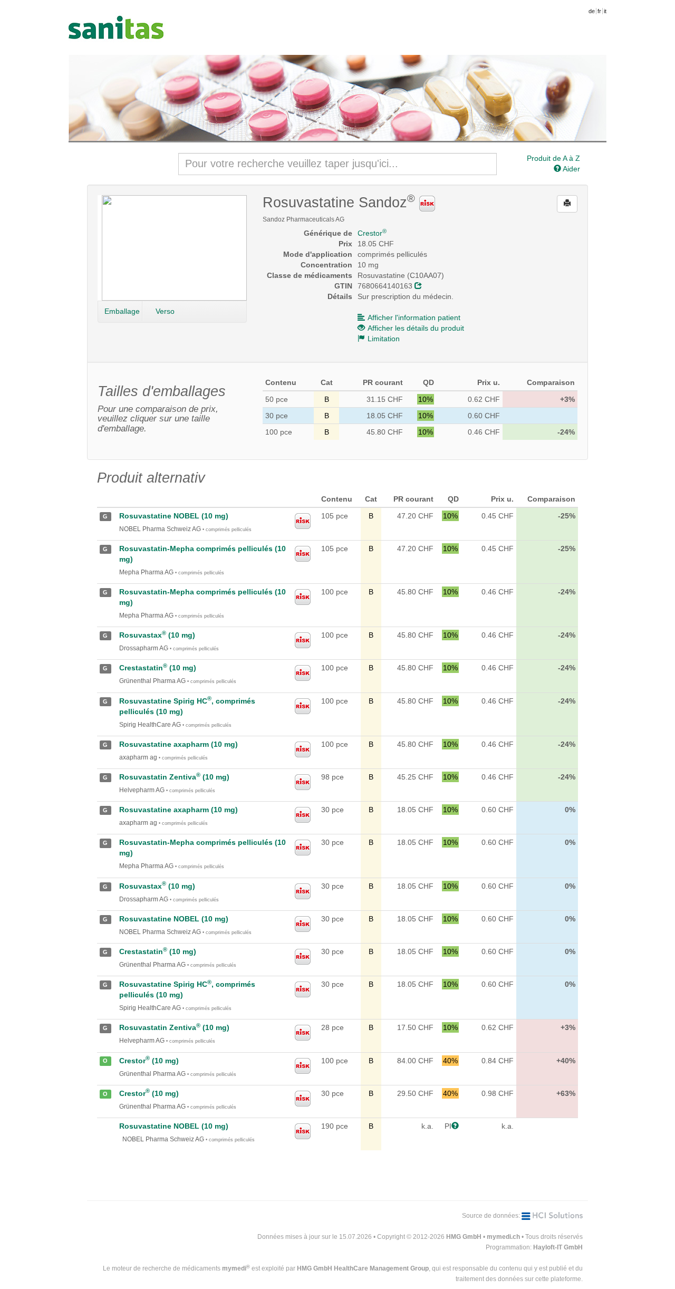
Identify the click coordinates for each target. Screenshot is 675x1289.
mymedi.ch (503, 1236)
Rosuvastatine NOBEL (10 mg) (173, 516)
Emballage (122, 311)
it (605, 11)
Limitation (384, 338)
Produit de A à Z (553, 158)
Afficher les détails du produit (416, 328)
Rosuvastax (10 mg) (157, 635)
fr (599, 11)
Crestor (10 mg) (149, 1060)
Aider (570, 169)
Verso (165, 311)
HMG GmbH (463, 1236)
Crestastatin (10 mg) (157, 667)
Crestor (372, 233)
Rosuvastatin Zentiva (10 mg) (174, 777)
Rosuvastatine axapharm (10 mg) (178, 744)
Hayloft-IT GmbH (558, 1247)
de (592, 11)
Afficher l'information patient (414, 317)
